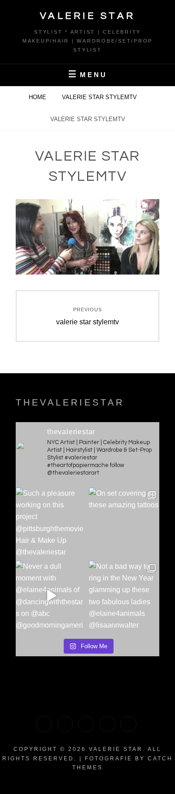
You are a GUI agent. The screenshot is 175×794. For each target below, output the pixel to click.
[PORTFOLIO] (44, 724)
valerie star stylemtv (100, 97)
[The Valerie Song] (107, 724)
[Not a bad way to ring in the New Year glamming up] (124, 596)
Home (38, 97)
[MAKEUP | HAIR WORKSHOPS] (65, 724)
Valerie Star (88, 16)
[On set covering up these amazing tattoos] (124, 523)
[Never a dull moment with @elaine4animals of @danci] (51, 596)
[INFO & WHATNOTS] (86, 724)
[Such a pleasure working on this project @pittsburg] (51, 523)
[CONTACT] (128, 724)
